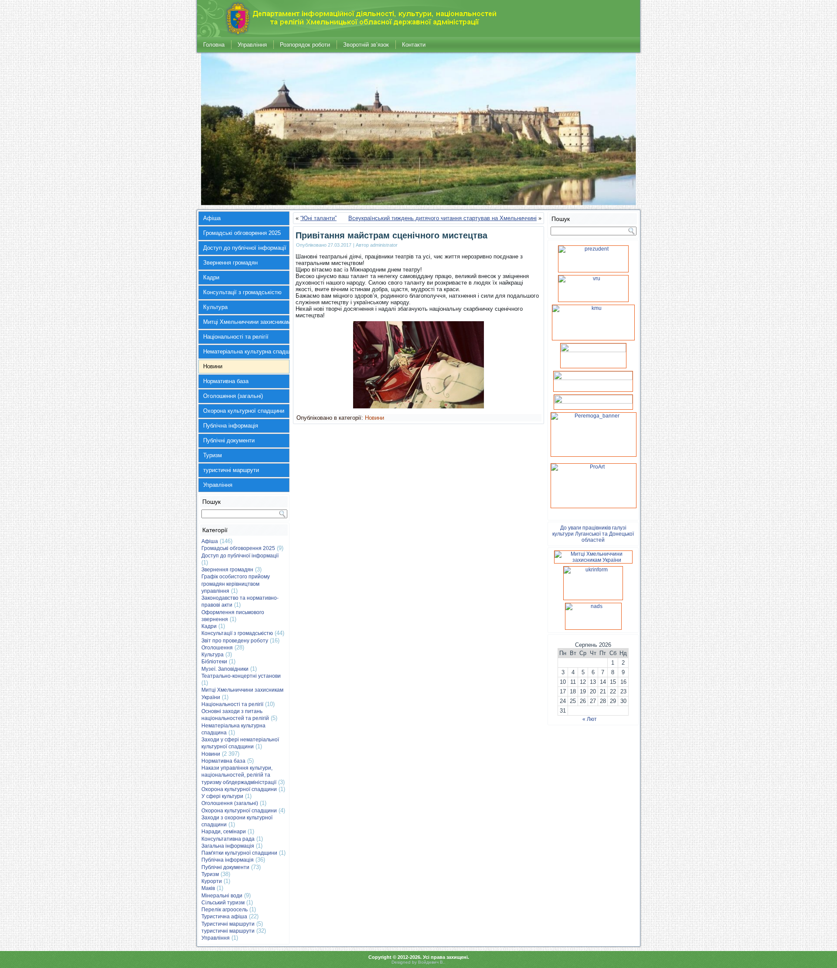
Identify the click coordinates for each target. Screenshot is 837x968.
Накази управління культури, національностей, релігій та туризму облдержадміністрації (238, 775)
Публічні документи (229, 440)
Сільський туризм (223, 903)
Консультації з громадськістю (242, 292)
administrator (384, 245)
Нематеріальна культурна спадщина (246, 351)
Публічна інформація (230, 425)
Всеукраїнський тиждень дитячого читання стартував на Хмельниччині (442, 218)
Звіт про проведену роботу (234, 641)
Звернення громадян (230, 262)
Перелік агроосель (224, 910)
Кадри (211, 277)
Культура (215, 307)
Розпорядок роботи (305, 44)
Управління (252, 44)
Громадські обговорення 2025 (242, 233)
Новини (212, 366)
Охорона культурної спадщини (243, 411)
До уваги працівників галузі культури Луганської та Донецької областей (593, 534)
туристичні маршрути (231, 470)
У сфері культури (222, 796)
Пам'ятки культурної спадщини (239, 853)
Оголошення (217, 648)
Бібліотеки (214, 662)
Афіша (212, 218)
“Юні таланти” (318, 218)
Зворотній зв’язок (366, 44)
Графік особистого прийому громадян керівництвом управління (235, 584)
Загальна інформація (227, 846)
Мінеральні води (221, 896)
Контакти (413, 44)
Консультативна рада (228, 839)
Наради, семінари (223, 832)
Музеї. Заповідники (224, 669)
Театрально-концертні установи (241, 676)
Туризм (212, 455)
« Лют (589, 719)
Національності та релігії (236, 336)
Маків (208, 888)
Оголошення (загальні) (233, 396)
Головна (214, 44)
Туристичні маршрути (228, 924)
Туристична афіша (224, 917)
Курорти (211, 881)
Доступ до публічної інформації (244, 248)
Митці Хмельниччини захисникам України (246, 322)
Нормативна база (225, 381)
